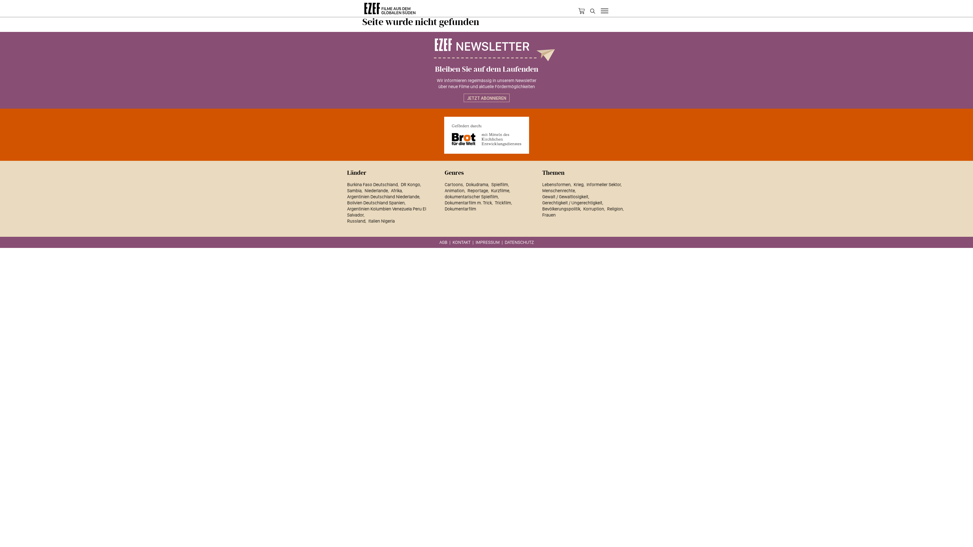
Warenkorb (581, 11)
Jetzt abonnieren (486, 98)
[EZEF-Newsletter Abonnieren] (486, 49)
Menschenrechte (558, 190)
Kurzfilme (500, 190)
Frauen (549, 215)
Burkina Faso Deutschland (372, 184)
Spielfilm (499, 184)
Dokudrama (477, 184)
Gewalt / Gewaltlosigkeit (565, 196)
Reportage (477, 190)
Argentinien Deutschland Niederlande (383, 196)
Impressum (488, 242)
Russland (356, 221)
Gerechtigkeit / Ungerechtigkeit (572, 202)
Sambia (354, 190)
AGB (443, 242)
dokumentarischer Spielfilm (471, 196)
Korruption (593, 208)
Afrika (396, 190)
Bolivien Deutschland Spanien (376, 202)
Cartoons (454, 184)
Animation (454, 190)
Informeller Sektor (604, 184)
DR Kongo (410, 184)
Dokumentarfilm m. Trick (468, 202)
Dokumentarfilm (460, 208)
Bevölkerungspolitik (561, 208)
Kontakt (462, 242)
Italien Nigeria (381, 221)
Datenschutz (519, 242)
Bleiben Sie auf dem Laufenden (486, 69)
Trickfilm (503, 202)
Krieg (579, 184)
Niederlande (376, 190)
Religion (615, 208)
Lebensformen (556, 184)
